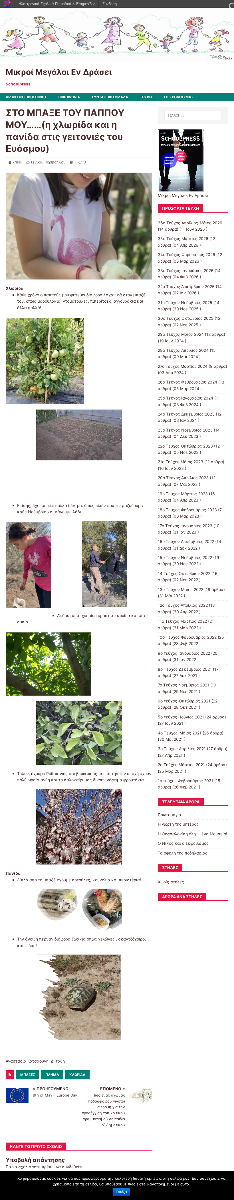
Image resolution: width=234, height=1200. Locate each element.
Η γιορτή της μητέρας (178, 824)
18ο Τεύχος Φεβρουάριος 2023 (187, 509)
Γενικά (36, 162)
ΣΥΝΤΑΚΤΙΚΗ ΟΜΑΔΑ (110, 97)
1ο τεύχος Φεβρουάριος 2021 (185, 780)
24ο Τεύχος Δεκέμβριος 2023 (186, 414)
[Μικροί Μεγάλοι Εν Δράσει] (117, 58)
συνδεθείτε (73, 1166)
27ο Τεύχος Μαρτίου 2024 (182, 366)
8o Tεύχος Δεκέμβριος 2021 (185, 669)
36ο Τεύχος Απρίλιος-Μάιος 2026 (190, 222)
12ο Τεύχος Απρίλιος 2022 (183, 605)
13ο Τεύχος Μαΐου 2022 (180, 589)
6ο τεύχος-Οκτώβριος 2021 (184, 700)
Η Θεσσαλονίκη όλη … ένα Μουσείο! (192, 833)
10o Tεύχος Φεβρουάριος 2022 (187, 637)
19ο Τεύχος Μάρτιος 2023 (183, 493)
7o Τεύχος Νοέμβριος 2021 (183, 684)
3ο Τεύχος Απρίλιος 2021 (182, 748)
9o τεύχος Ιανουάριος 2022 (184, 653)
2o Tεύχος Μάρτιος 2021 (181, 764)
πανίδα (52, 1075)
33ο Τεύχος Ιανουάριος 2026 (185, 270)
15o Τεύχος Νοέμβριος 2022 (185, 557)
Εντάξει (121, 1192)
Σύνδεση (109, 4)
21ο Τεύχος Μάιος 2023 (180, 461)
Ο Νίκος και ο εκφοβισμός (183, 843)
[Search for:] (193, 115)
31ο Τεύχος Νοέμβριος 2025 (185, 302)
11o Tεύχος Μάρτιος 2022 (182, 621)
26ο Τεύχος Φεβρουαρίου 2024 (187, 382)
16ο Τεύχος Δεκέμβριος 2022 (186, 541)
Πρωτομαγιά (169, 814)
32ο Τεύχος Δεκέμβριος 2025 (186, 286)
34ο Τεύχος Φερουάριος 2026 (186, 254)
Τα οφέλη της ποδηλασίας (182, 852)
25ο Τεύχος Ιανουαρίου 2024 (185, 398)
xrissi (17, 162)
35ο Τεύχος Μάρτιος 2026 (183, 238)
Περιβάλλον (55, 162)
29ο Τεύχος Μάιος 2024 (181, 334)
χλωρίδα (77, 1075)
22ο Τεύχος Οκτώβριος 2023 (185, 446)
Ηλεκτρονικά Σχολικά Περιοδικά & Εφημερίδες (57, 4)
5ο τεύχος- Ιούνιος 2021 (181, 716)
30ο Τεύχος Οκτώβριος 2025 (185, 318)
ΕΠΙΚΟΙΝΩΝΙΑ (69, 97)
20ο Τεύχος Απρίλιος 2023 (183, 477)
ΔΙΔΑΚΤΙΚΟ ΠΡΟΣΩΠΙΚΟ (26, 97)
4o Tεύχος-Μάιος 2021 (179, 732)
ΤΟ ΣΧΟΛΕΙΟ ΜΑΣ (178, 97)
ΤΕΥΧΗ (146, 97)
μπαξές (27, 1075)
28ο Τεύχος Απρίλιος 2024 (183, 350)
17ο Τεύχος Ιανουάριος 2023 (185, 525)
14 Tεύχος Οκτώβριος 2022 (184, 573)
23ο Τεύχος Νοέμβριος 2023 (185, 430)
